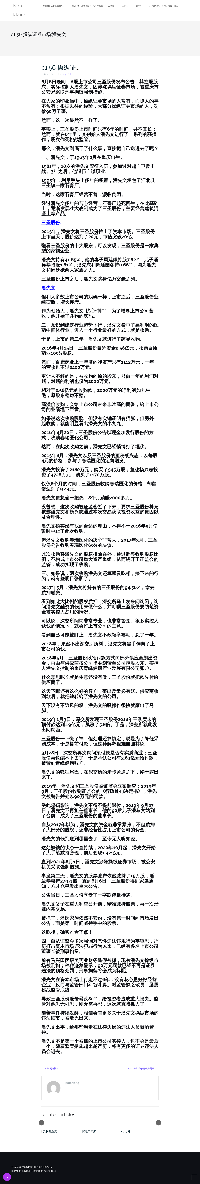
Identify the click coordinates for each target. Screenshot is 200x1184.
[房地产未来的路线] (100, 1122)
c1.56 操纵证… (60, 67)
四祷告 (138, 6)
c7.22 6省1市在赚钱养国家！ (142, 1068)
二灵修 (111, 6)
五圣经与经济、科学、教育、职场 (163, 6)
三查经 (125, 6)
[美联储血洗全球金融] (60, 1122)
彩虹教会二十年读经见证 (53, 6)
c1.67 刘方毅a (51, 1068)
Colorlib (26, 1171)
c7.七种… (126, 1131)
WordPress (50, 1171)
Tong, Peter (67, 74)
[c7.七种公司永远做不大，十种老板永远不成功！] (139, 1122)
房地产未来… (89, 1131)
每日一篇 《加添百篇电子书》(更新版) (87, 6)
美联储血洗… (50, 1131)
